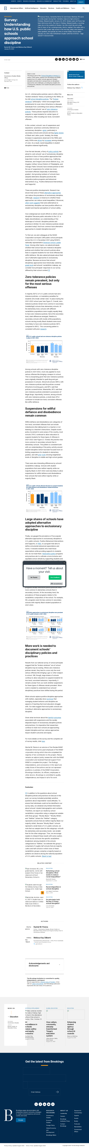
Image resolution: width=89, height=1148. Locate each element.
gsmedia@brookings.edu (11, 79)
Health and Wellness (62, 8)
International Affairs (16, 8)
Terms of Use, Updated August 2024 (36, 1145)
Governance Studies (72, 109)
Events (19, 1)
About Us (73, 1)
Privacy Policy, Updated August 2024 (14, 1145)
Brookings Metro (51, 1135)
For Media (66, 1)
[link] (14, 1017)
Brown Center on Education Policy (12, 1027)
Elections (51, 8)
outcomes (57, 717)
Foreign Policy (50, 1125)
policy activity (53, 151)
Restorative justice (49, 554)
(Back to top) (46, 856)
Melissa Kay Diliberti (25, 47)
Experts (13, 1)
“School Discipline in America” (50, 75)
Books (76, 1121)
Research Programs (29, 1)
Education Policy (71, 102)
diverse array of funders (48, 982)
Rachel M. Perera (9, 47)
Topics (73, 8)
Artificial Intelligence (31, 8)
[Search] (84, 8)
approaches (56, 193)
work (31, 203)
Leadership (63, 1113)
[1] (49, 270)
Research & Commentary (44, 1)
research (36, 198)
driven (40, 140)
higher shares (59, 133)
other (27, 203)
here (43, 741)
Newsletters (57, 1)
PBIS (39, 544)
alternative (48, 193)
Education (43, 8)
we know (50, 699)
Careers (62, 1116)
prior (40, 455)
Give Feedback (55, 577)
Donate (81, 2)
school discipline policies (40, 99)
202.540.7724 (8, 81)
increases (48, 140)
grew (44, 130)
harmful (50, 717)
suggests (36, 203)
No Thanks (34, 577)
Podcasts (77, 1124)
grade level (29, 265)
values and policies (37, 984)
